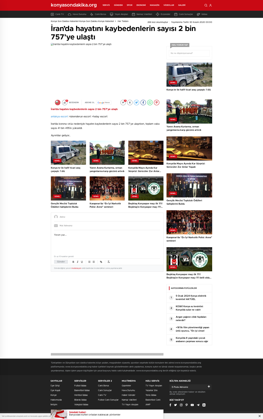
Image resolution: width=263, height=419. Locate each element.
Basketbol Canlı (153, 400)
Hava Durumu (79, 14)
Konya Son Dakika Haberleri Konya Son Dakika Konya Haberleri (82, 21)
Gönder (61, 262)
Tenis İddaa (151, 395)
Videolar (168, 5)
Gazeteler (126, 386)
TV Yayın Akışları (130, 405)
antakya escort (59, 116)
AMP (148, 405)
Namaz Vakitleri (144, 14)
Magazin (154, 5)
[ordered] (89, 262)
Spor (129, 5)
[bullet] (93, 262)
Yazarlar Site (152, 390)
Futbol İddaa (80, 386)
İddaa (204, 14)
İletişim (54, 405)
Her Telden (123, 21)
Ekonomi (141, 5)
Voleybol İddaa (81, 405)
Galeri (182, 5)
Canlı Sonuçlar (186, 14)
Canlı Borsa (100, 14)
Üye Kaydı (55, 390)
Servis (106, 5)
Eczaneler (165, 14)
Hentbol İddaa (81, 395)
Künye (54, 395)
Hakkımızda (56, 400)
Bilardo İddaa (80, 400)
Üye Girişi (55, 386)
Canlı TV (59, 14)
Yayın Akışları (121, 14)
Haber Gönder (128, 395)
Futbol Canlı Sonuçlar (108, 400)
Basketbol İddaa (81, 390)
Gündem (118, 5)
